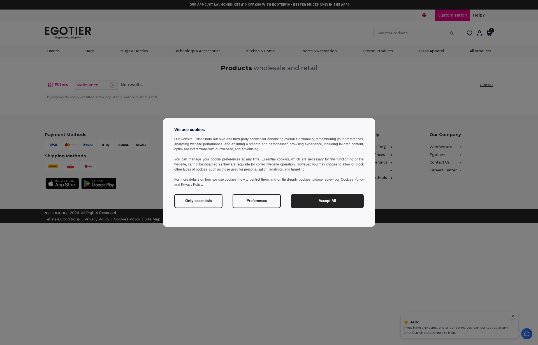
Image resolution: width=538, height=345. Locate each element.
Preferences (257, 201)
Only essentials (198, 201)
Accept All (327, 201)
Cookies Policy (352, 179)
